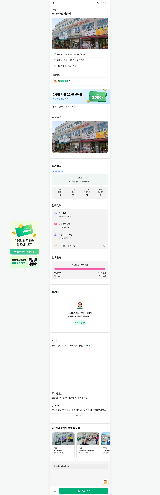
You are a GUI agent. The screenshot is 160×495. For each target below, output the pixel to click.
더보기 (78, 416)
